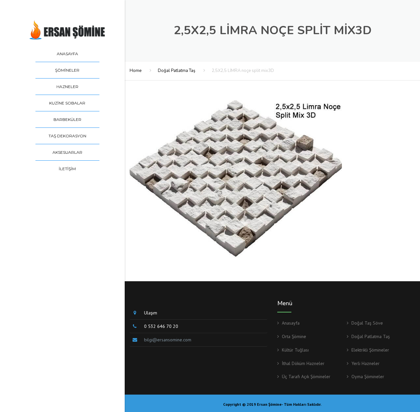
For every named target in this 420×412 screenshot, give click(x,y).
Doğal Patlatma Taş (176, 71)
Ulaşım (150, 313)
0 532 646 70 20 (161, 326)
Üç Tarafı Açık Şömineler (306, 376)
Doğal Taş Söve (367, 323)
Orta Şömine (294, 336)
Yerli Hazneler (365, 363)
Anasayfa (67, 53)
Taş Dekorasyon (67, 135)
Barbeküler (67, 119)
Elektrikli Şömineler (370, 350)
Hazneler (67, 86)
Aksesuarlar (67, 152)
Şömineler (67, 70)
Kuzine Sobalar (67, 103)
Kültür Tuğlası (295, 350)
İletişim (67, 168)
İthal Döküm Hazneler (303, 363)
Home (135, 71)
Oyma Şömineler (367, 376)
